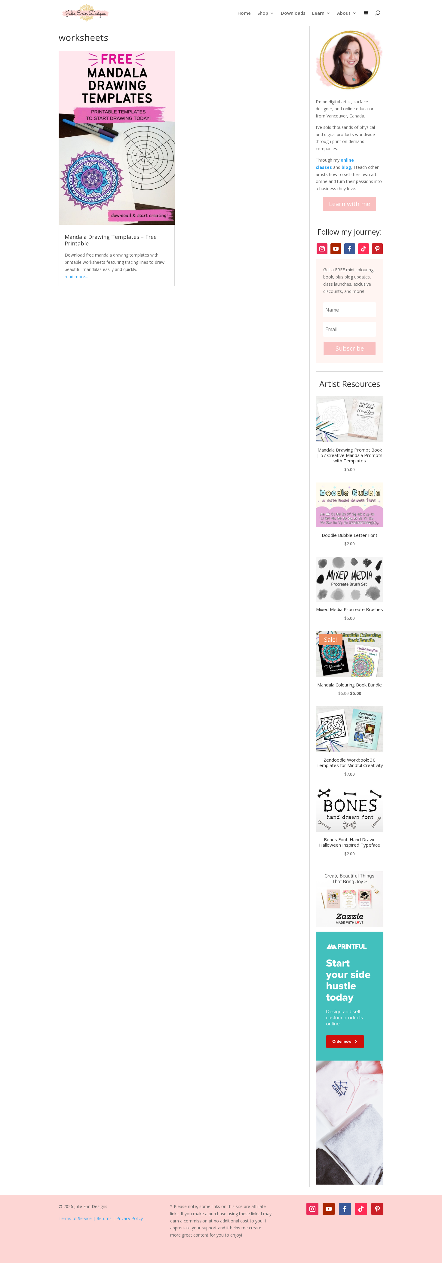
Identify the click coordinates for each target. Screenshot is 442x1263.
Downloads (293, 13)
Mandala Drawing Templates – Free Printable (111, 240)
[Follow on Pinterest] (377, 248)
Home (244, 13)
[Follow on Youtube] (335, 248)
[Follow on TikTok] (363, 248)
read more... (76, 276)
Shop (262, 13)
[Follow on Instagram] (322, 248)
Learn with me (349, 204)
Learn (318, 13)
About (344, 13)
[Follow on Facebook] (349, 248)
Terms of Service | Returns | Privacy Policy (101, 1218)
